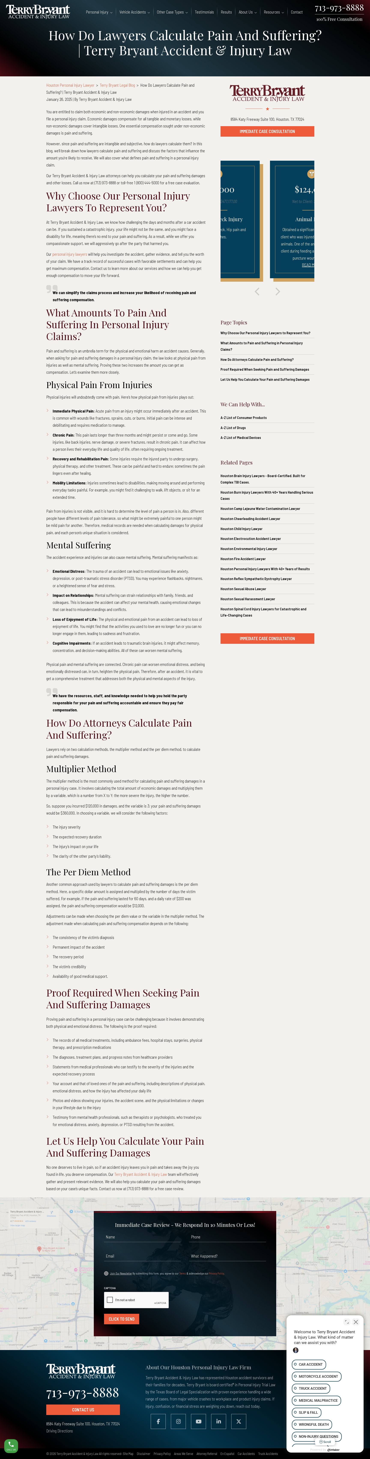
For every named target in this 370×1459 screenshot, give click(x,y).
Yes (193, 739)
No (176, 739)
